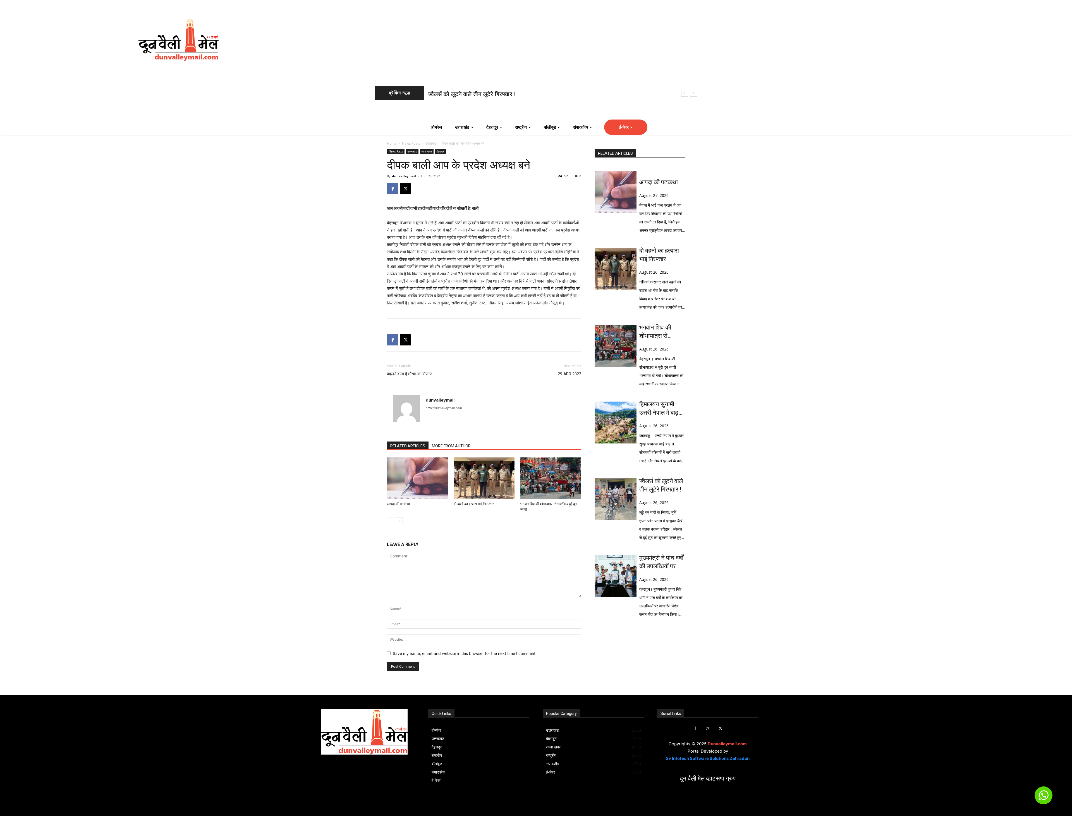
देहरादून (440, 151)
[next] (693, 93)
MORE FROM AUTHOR (451, 446)
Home (392, 143)
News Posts (411, 143)
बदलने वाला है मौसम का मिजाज (409, 373)
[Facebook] (392, 188)
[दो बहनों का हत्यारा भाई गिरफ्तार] (484, 478)
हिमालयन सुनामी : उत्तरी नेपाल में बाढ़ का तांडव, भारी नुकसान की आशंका (660, 409)
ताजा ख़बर (427, 151)
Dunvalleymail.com (727, 743)
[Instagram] (708, 728)
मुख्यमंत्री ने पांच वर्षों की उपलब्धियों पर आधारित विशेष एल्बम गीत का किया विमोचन (661, 562)
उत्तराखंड (430, 143)
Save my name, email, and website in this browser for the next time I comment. (465, 653)
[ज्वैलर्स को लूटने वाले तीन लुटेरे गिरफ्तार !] (615, 499)
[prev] (684, 93)
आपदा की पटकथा (398, 504)
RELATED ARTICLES (407, 446)
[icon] (1043, 797)
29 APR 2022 (569, 373)
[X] (405, 188)
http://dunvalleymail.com (444, 408)
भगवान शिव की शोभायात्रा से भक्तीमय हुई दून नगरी (483, 94)
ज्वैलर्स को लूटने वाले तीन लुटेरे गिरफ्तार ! (661, 485)
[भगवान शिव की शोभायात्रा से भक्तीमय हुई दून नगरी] (550, 478)
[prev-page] (390, 520)
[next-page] (399, 520)
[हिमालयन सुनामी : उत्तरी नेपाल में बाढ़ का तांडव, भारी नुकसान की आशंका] (615, 422)
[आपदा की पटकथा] (417, 478)
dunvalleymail (404, 176)
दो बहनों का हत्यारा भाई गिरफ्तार (474, 504)
